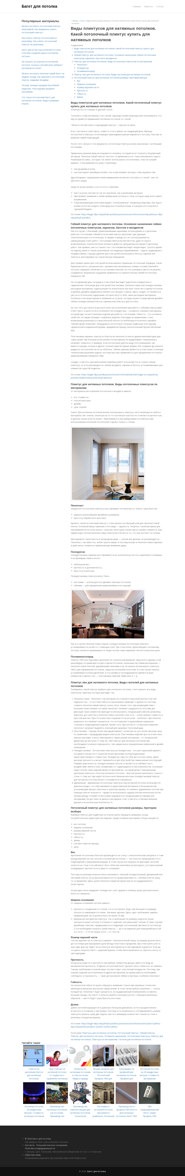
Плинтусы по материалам (104, 1039)
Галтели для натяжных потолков (134, 1039)
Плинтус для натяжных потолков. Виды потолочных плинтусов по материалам (113, 61)
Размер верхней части (88, 87)
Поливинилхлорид (86, 71)
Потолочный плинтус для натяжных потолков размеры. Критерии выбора (110, 77)
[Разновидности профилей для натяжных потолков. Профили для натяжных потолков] (126, 1065)
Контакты (30, 1145)
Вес (79, 80)
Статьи (159, 6)
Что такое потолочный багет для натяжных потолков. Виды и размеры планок (40, 100)
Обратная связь (33, 1154)
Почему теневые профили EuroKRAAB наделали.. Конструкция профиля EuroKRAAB (40, 88)
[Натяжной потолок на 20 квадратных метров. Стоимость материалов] (149, 1065)
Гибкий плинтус (147, 1033)
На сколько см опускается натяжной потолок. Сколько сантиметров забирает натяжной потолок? (42, 64)
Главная (136, 6)
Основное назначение (115, 1036)
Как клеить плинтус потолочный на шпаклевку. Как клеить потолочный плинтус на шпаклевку (39, 41)
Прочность (82, 90)
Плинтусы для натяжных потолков (99, 1033)
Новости (148, 6)
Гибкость (81, 93)
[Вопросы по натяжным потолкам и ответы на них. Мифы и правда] (80, 1065)
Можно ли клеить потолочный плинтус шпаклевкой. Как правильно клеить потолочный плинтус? (41, 29)
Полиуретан (83, 68)
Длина (80, 97)
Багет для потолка (39, 6)
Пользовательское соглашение (51, 1145)
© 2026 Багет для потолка (38, 1138)
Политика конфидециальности (40, 1148)
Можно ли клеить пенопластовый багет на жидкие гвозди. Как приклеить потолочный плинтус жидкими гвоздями (43, 76)
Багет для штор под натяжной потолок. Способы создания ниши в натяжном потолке (41, 53)
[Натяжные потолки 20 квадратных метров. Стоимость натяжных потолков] (34, 1103)
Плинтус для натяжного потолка (87, 1036)
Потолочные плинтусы (138, 1036)
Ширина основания (86, 84)
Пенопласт (82, 64)
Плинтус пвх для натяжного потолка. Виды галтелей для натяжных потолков (112, 74)
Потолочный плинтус (128, 1033)
